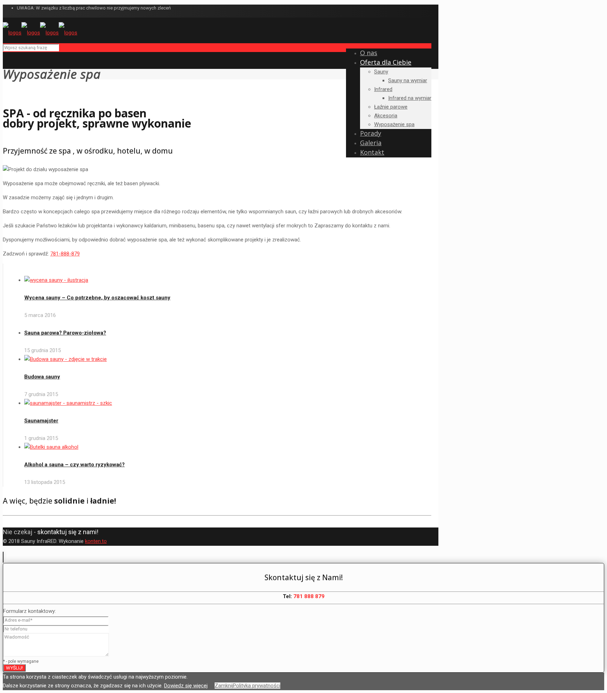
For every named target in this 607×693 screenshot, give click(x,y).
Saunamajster (41, 420)
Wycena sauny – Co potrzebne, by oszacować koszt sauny (97, 297)
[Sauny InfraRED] (40, 32)
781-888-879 (65, 254)
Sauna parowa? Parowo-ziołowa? (65, 333)
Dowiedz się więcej (186, 685)
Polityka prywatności (256, 685)
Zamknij (224, 685)
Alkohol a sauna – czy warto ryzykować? (74, 464)
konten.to (96, 541)
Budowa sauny (42, 377)
